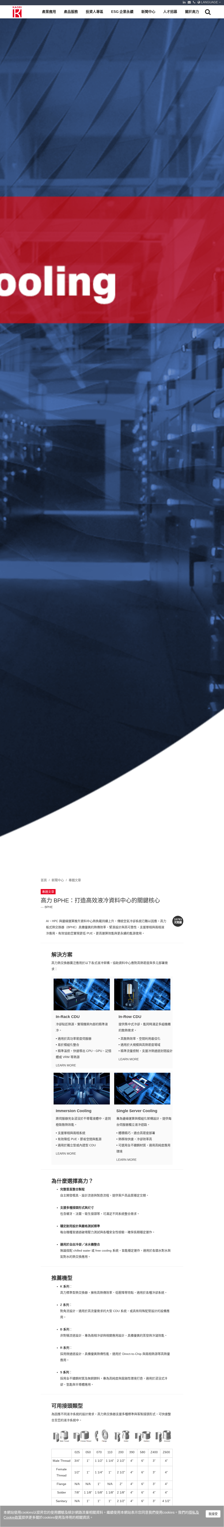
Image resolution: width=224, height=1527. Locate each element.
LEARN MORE (66, 1065)
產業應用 (49, 12)
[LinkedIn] (184, 2)
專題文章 (75, 880)
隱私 (192, 1512)
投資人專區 (94, 12)
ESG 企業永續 (122, 12)
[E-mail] (189, 2)
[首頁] (17, 11)
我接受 (213, 1514)
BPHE (49, 907)
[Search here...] (208, 11)
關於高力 (192, 12)
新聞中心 (148, 12)
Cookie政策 (13, 1517)
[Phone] (194, 2)
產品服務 (71, 12)
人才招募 (170, 12)
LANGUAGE (209, 2)
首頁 (44, 880)
